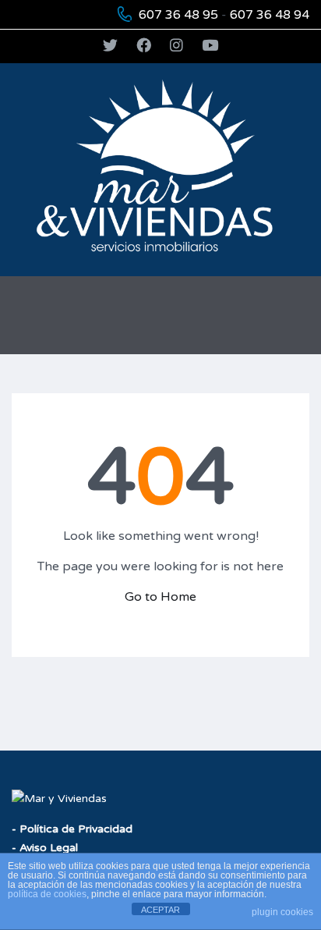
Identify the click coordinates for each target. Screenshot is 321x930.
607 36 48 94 (269, 15)
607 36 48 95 (178, 15)
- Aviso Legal (45, 847)
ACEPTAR (160, 909)
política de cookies (47, 894)
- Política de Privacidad (72, 829)
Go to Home (160, 597)
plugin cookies (282, 912)
